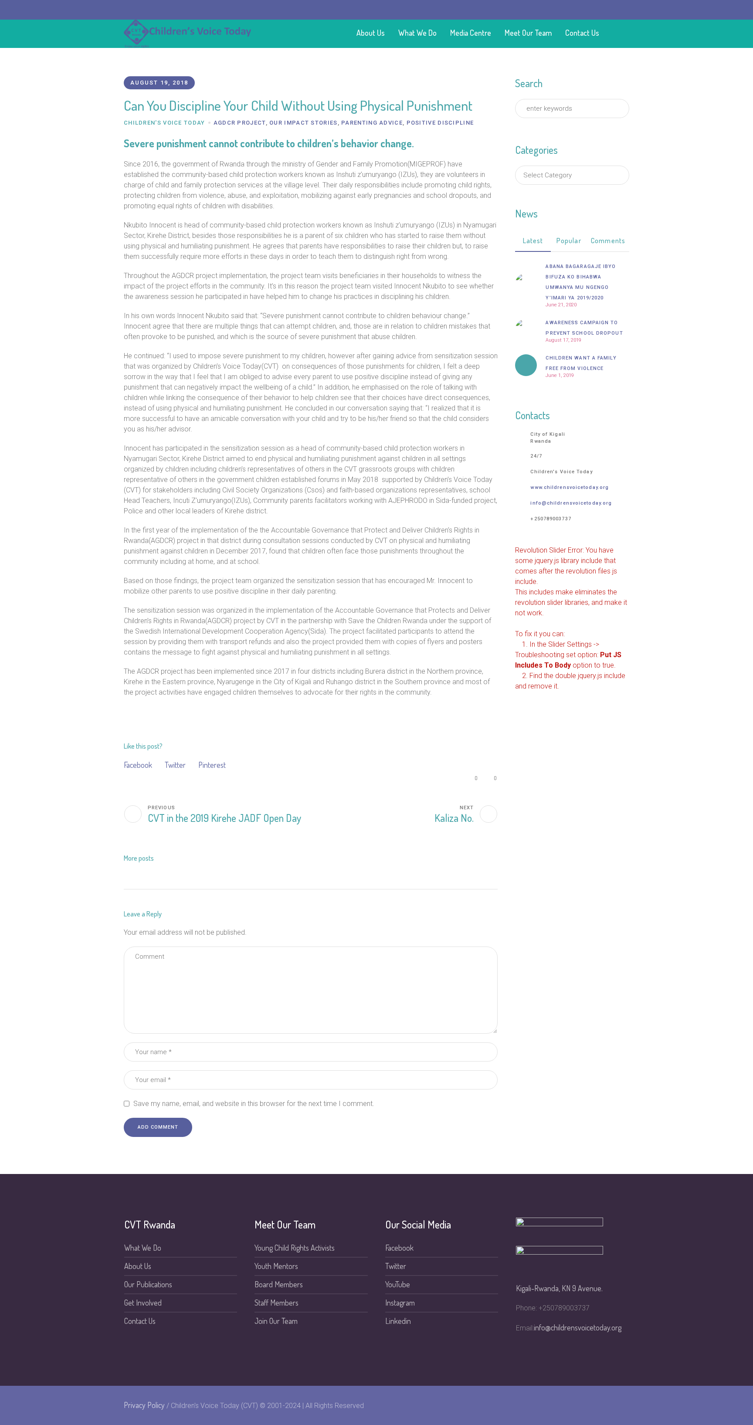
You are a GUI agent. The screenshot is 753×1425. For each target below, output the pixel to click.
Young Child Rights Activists (294, 1247)
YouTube (397, 1284)
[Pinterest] (547, 10)
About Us (137, 1266)
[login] (572, 10)
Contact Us (140, 1321)
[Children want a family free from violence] (526, 365)
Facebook (138, 765)
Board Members (278, 1284)
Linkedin (398, 1321)
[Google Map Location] (597, 10)
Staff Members (276, 1302)
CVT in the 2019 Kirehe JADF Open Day (224, 817)
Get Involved (143, 1302)
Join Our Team (276, 1321)
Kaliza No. (454, 817)
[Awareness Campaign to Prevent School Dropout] (526, 328)
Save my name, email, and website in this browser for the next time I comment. (253, 1103)
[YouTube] (521, 10)
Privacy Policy (144, 1405)
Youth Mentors (276, 1266)
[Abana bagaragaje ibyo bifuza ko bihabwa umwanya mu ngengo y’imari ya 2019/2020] (526, 283)
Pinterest (212, 765)
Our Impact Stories (303, 122)
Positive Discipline (440, 122)
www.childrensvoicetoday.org (569, 487)
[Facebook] (496, 10)
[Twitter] (483, 10)
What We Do (142, 1247)
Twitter (175, 765)
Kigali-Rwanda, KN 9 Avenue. (559, 1288)
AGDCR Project (240, 122)
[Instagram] (509, 10)
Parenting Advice (372, 122)
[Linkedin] (534, 10)
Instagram (400, 1302)
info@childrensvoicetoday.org (571, 503)
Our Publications (148, 1284)
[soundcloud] (559, 10)
